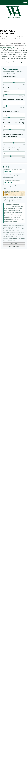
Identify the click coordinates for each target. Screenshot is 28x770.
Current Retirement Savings (11, 88)
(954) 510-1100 (15, 24)
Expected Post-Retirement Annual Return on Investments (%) (13, 149)
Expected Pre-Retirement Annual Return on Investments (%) (13, 135)
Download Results (14, 246)
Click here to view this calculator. (13, 46)
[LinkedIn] (12, 21)
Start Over (14, 243)
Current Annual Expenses (11, 111)
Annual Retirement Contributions (13, 99)
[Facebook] (14, 21)
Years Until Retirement (9, 76)
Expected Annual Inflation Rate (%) (13, 123)
